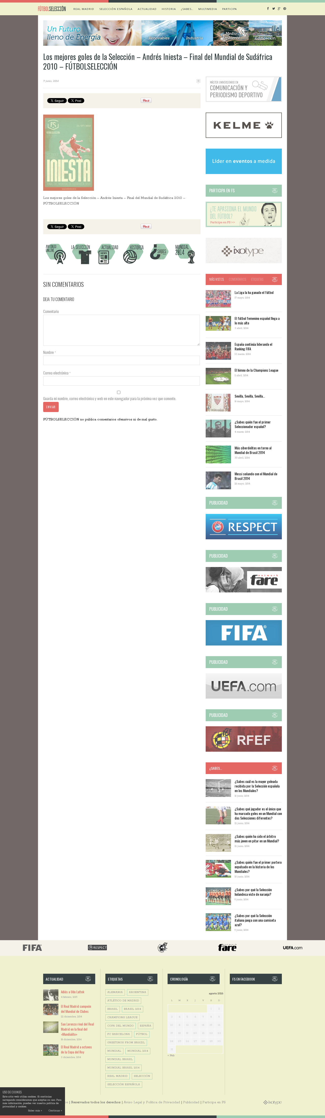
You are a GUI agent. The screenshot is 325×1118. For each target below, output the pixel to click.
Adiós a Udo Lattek (72, 991)
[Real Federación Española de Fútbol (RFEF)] (244, 751)
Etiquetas (257, 279)
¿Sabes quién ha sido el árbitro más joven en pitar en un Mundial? (257, 838)
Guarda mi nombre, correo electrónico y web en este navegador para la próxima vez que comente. (109, 398)
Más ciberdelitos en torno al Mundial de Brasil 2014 (253, 450)
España (145, 1026)
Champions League (122, 1017)
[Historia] (133, 264)
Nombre (49, 352)
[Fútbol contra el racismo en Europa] (244, 591)
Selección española (116, 9)
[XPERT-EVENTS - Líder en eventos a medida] (244, 173)
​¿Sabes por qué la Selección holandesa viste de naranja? (253, 892)
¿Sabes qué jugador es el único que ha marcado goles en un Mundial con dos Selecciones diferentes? (258, 813)
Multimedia (207, 9)
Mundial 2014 (137, 1051)
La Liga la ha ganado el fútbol (254, 292)
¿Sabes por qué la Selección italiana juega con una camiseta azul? (255, 920)
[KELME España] (244, 137)
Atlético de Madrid (123, 1000)
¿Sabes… (187, 9)
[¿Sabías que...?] (159, 264)
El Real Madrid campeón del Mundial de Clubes (76, 1009)
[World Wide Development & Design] (244, 262)
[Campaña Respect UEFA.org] (244, 538)
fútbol (142, 1034)
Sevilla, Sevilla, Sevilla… (250, 396)
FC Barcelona (118, 1034)
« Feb (171, 1055)
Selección (142, 1076)
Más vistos (216, 279)
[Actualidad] (107, 264)
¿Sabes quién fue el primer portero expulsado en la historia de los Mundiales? (258, 866)
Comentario (51, 311)
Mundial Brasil (120, 1059)
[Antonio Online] (55, 264)
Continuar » (55, 1110)
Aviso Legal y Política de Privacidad (152, 1102)
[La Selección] (81, 264)
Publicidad (191, 1102)
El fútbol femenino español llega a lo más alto (257, 320)
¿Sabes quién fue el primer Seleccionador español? (253, 424)
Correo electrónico (57, 372)
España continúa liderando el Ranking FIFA (253, 346)
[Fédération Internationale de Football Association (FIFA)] (244, 645)
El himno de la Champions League (256, 370)
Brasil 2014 (132, 1009)
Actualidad (147, 9)
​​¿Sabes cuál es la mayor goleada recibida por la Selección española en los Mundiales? (257, 786)
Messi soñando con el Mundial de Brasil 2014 (256, 476)
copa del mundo (120, 1026)
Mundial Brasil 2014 (123, 1067)
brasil (112, 1009)
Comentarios (237, 279)
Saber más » (35, 1110)
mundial (114, 1051)
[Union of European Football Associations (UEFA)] (244, 698)
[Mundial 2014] (185, 264)
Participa (229, 9)
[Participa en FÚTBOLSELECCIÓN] (244, 226)
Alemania (115, 992)
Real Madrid (83, 9)
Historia (169, 9)
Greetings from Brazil (126, 1042)
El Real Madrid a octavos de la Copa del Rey (76, 1049)
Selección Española (123, 1084)
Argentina (137, 992)
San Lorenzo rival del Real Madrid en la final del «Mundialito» (77, 1029)
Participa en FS (214, 1102)
